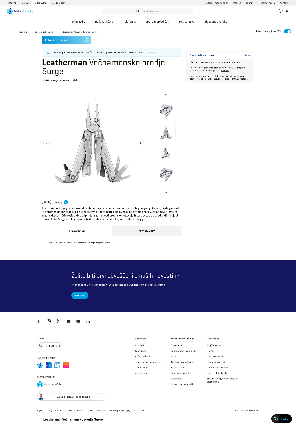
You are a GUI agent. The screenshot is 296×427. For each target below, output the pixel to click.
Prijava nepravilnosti (182, 384)
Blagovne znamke (215, 21)
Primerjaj (57, 202)
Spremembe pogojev (217, 2)
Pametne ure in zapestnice (149, 361)
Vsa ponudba (141, 373)
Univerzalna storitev (217, 373)
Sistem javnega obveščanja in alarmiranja (222, 380)
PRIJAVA (79, 295)
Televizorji (140, 350)
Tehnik (249, 2)
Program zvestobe (217, 361)
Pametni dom (142, 367)
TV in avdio (78, 21)
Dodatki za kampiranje (45, 32)
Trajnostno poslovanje (183, 361)
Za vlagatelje (178, 367)
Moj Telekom (58, 2)
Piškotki (143, 410)
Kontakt (284, 2)
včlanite (225, 70)
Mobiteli (139, 345)
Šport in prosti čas (157, 21)
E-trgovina (41, 2)
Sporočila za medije (181, 373)
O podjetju (176, 345)
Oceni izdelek (70, 80)
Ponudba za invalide (217, 367)
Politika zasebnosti (98, 410)
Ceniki (135, 410)
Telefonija (129, 21)
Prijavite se (195, 67)
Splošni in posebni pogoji (119, 410)
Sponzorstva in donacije (183, 350)
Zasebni (11, 2)
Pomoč (237, 2)
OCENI (46, 202)
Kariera (175, 356)
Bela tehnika (187, 21)
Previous (46, 143)
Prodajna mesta (266, 2)
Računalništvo (104, 21)
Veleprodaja (177, 378)
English (40, 410)
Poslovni (25, 2)
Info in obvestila (215, 356)
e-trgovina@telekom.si (100, 243)
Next (141, 143)
